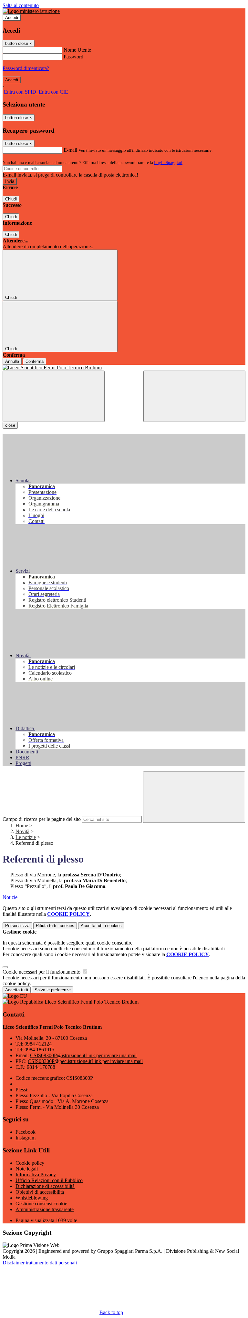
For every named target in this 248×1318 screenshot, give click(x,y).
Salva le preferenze (53, 989)
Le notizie (26, 837)
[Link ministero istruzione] (31, 11)
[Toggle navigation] (54, 396)
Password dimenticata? (26, 68)
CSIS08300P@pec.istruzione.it (85, 1061)
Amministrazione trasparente (45, 1209)
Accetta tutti (101, 925)
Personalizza (17, 925)
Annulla (12, 361)
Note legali (27, 1168)
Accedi (11, 17)
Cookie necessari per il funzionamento (42, 972)
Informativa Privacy (36, 1174)
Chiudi (11, 199)
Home (22, 825)
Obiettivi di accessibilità (40, 1192)
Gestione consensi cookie (41, 1203)
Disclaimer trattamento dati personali (40, 1262)
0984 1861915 (39, 1049)
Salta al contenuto (21, 5)
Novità (22, 831)
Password (73, 56)
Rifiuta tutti (55, 925)
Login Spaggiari (168, 162)
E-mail (70, 150)
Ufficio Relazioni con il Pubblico (49, 1180)
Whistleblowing (32, 1198)
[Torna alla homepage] (124, 368)
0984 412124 (38, 1044)
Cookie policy (30, 1163)
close (10, 425)
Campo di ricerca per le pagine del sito (42, 819)
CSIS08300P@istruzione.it (83, 1055)
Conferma (35, 361)
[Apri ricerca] (194, 396)
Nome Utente (77, 50)
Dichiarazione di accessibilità (45, 1186)
